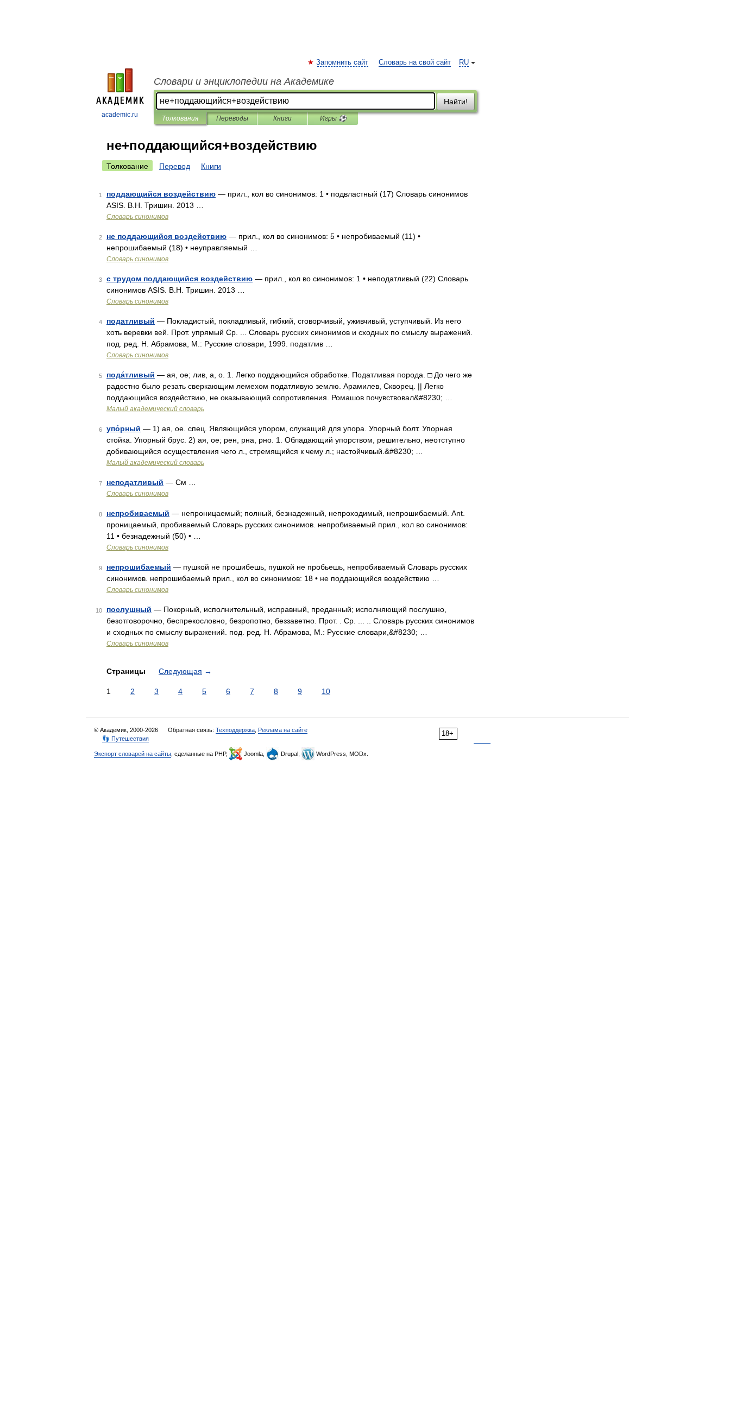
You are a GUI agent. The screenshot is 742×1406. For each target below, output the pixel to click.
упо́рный (123, 428)
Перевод (174, 166)
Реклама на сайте (282, 730)
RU (464, 62)
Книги (282, 118)
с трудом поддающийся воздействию (179, 278)
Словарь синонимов (137, 216)
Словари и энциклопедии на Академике (244, 81)
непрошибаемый (138, 567)
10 (326, 691)
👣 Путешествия (125, 738)
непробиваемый (137, 513)
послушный (129, 609)
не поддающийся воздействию (166, 236)
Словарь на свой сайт (415, 62)
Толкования (180, 118)
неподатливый (135, 482)
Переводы (232, 118)
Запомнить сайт (342, 62)
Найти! (456, 101)
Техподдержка (235, 730)
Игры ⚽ (333, 118)
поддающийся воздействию (161, 194)
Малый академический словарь (155, 409)
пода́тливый (130, 374)
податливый (130, 321)
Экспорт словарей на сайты (132, 754)
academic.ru (120, 114)
